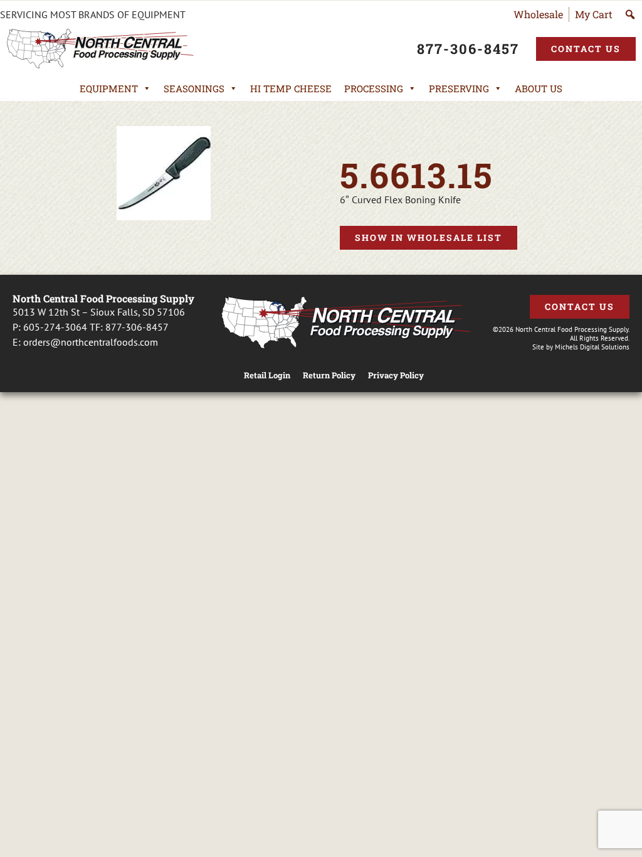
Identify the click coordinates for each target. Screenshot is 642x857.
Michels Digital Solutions (592, 347)
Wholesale (538, 14)
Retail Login (267, 375)
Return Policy (329, 375)
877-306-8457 (137, 327)
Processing (373, 88)
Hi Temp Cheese (291, 88)
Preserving (459, 88)
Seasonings (194, 88)
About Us (538, 88)
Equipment (109, 88)
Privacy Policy (396, 375)
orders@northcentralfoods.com (90, 342)
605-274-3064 (55, 327)
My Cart (594, 14)
